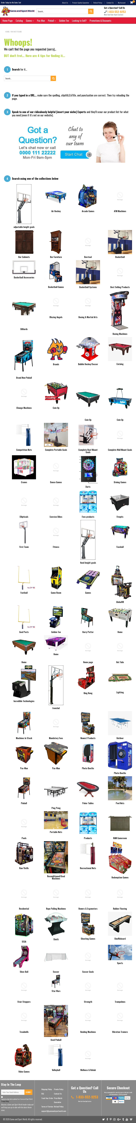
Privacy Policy (5, 1101)
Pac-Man (41, 20)
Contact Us (110, 2)
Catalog (19, 20)
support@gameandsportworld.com (53, 1111)
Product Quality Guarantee (80, 2)
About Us (65, 2)
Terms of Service (47, 1106)
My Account (122, 2)
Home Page (8, 20)
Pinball (51, 20)
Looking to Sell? (79, 20)
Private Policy (58, 1089)
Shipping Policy (46, 1089)
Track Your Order (47, 1098)
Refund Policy (97, 2)
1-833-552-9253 (116, 12)
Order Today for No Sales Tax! (11, 2)
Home (7, 31)
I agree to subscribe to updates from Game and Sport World (17, 1100)
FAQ (42, 1093)
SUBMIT (28, 1092)
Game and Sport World (18, 1119)
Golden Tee (64, 20)
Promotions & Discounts (100, 20)
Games (29, 20)
